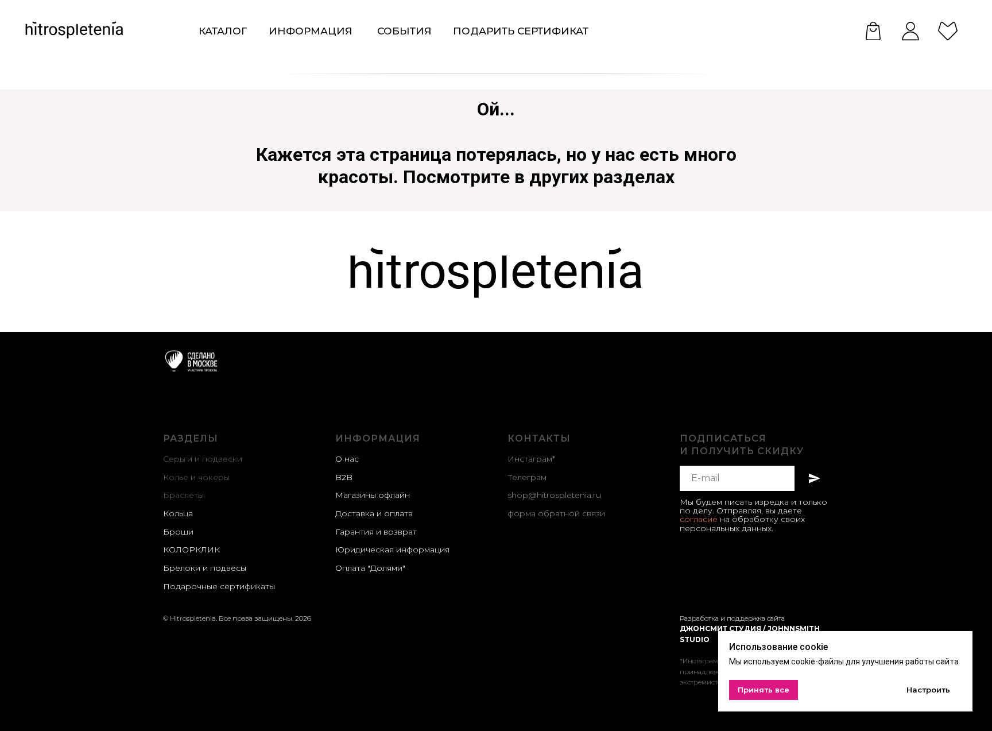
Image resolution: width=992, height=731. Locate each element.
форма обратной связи (556, 513)
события (404, 31)
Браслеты (183, 495)
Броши (178, 532)
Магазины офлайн (372, 495)
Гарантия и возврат (376, 532)
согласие (699, 519)
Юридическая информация (392, 549)
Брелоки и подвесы (204, 568)
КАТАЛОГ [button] (223, 31)
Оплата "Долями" (370, 568)
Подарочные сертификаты (219, 586)
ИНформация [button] (310, 31)
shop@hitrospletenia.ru (554, 495)
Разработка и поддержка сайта (732, 618)
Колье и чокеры (196, 477)
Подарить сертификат (520, 31)
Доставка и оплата (374, 513)
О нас (347, 459)
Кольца (178, 513)
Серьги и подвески (202, 459)
